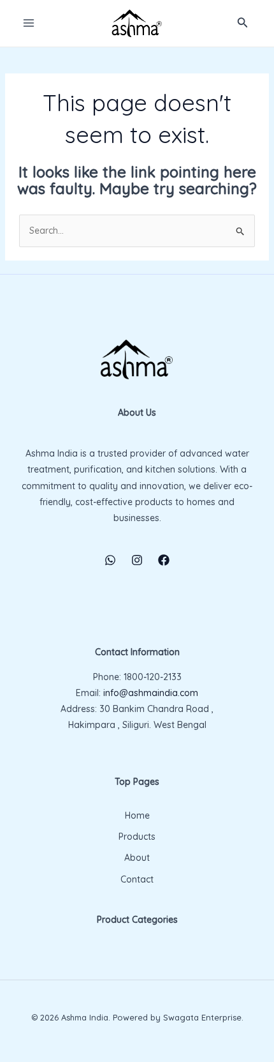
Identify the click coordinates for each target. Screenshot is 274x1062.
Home (137, 815)
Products (137, 836)
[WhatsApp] (110, 560)
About (137, 857)
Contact (137, 879)
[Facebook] (163, 560)
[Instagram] (137, 560)
